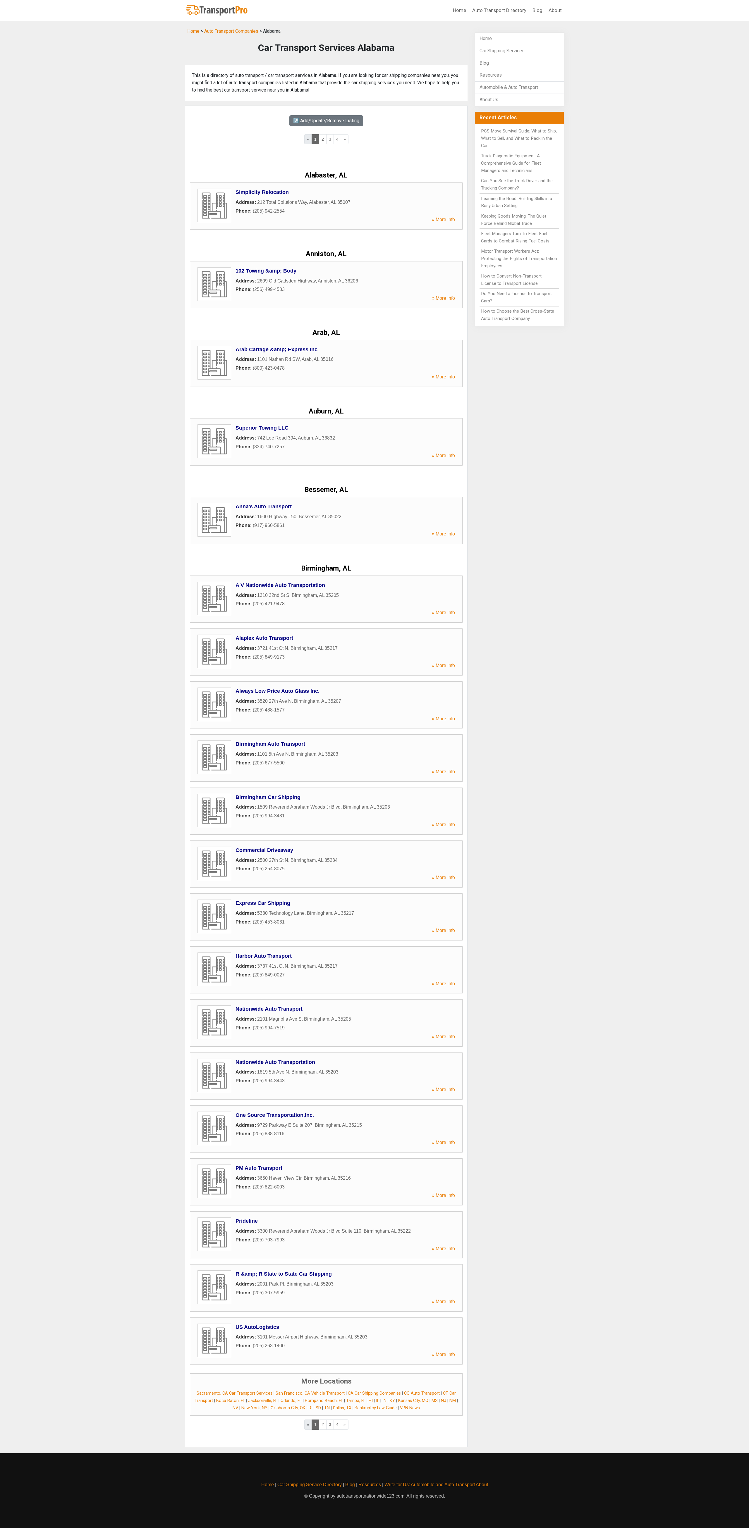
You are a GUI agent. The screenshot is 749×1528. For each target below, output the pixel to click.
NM (452, 1400)
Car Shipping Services (502, 51)
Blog (537, 10)
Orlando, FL (291, 1400)
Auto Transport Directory (499, 10)
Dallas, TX (342, 1407)
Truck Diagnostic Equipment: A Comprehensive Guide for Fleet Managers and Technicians (511, 163)
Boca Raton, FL (230, 1400)
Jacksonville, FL (262, 1400)
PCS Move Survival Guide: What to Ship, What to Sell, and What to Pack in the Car (519, 138)
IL (377, 1400)
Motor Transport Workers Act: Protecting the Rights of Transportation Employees (519, 258)
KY (392, 1400)
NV (235, 1407)
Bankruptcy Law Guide (376, 1407)
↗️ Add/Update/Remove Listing (326, 120)
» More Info (443, 219)
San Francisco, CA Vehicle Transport (310, 1393)
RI (310, 1407)
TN (327, 1407)
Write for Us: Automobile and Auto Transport (429, 1484)
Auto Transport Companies (231, 31)
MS (435, 1400)
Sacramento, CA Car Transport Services (234, 1393)
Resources (491, 75)
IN (384, 1400)
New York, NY (254, 1407)
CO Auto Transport (422, 1393)
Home (459, 10)
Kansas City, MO (413, 1400)
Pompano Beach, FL (324, 1400)
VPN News (410, 1407)
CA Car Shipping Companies (374, 1393)
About (555, 10)
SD (318, 1407)
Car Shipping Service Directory (309, 1484)
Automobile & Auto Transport (509, 87)
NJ (443, 1400)
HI (371, 1400)
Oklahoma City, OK (288, 1407)
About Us (489, 99)
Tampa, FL (355, 1400)
